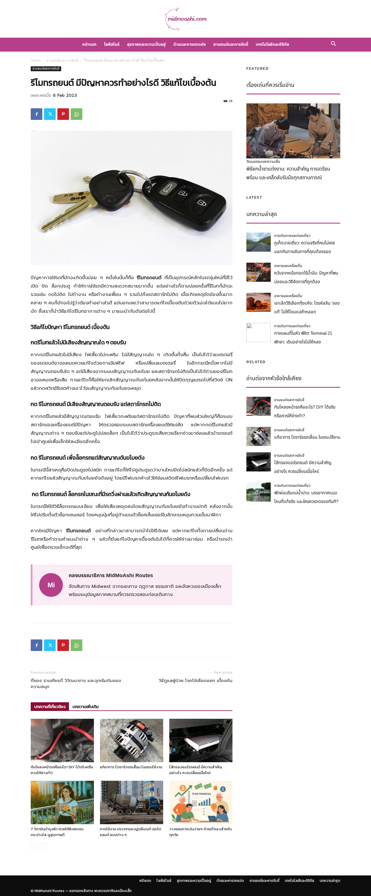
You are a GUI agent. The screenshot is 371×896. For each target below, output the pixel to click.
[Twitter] (50, 114)
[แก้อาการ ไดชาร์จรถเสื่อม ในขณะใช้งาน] (131, 740)
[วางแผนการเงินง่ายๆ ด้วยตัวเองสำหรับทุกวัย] (200, 802)
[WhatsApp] (76, 114)
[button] (333, 44)
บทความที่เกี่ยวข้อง (50, 707)
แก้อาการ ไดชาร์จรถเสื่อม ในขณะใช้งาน (131, 767)
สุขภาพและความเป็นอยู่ (146, 44)
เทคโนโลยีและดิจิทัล (272, 44)
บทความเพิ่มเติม (85, 707)
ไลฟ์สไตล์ (111, 44)
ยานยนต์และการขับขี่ (230, 44)
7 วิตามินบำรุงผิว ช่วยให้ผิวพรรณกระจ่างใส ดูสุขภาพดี (57, 832)
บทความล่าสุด (330, 880)
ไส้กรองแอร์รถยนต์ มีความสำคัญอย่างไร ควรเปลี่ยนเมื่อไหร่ (195, 770)
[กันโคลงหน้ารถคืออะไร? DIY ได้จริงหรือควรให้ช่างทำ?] (62, 740)
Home (36, 60)
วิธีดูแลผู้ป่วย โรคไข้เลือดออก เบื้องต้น (195, 681)
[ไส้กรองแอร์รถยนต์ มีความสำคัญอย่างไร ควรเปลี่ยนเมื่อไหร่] (200, 740)
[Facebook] (36, 114)
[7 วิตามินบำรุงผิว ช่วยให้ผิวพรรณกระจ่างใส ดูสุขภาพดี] (62, 802)
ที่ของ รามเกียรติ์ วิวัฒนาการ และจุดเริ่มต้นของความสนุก (76, 684)
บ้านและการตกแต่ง (189, 44)
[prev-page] (34, 846)
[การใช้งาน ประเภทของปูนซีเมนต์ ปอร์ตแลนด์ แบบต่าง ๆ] (131, 802)
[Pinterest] (63, 114)
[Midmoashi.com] (185, 19)
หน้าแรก (89, 44)
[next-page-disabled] (43, 846)
